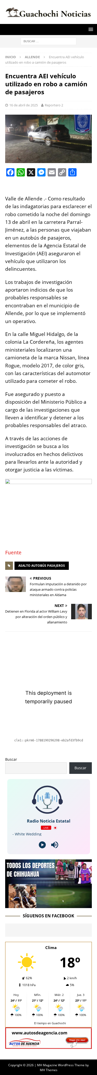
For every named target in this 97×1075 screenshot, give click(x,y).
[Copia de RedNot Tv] (48, 904)
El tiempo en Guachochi (50, 1023)
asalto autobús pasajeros (41, 565)
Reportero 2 (54, 105)
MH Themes (48, 1070)
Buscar (11, 759)
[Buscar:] (48, 40)
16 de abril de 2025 (23, 105)
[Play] (42, 845)
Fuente (13, 552)
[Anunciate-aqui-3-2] (48, 1045)
